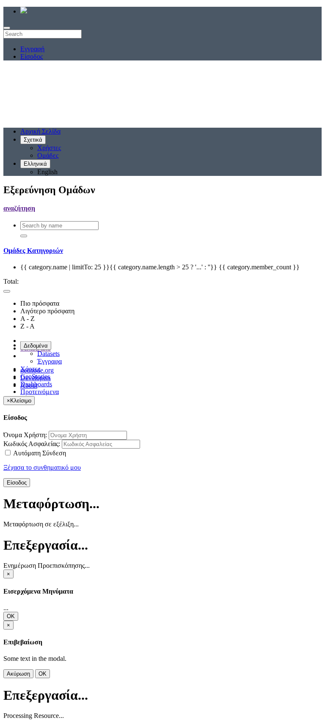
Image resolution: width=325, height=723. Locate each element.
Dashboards (36, 384)
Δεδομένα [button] (36, 345)
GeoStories (35, 376)
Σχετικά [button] (33, 140)
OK (11, 616)
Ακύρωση (18, 674)
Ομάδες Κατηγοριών (33, 250)
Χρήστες (49, 147)
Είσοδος (31, 56)
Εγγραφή (32, 48)
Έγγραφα (49, 361)
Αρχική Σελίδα (40, 131)
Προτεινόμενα (39, 391)
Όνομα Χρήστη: (25, 434)
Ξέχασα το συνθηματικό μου (42, 467)
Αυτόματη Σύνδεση (39, 453)
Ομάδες (47, 155)
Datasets (48, 353)
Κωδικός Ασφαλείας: (31, 443)
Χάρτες (30, 368)
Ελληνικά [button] (35, 164)
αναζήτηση (19, 208)
